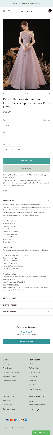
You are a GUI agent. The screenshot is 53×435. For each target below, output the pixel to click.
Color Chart (33, 385)
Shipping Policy (10, 305)
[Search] (9, 11)
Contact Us (33, 376)
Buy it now (26, 168)
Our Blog (6, 364)
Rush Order (22, 282)
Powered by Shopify (18, 428)
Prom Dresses (8, 368)
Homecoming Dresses (11, 372)
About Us (6, 401)
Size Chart (32, 381)
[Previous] (4, 93)
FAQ (4, 285)
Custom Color (9, 298)
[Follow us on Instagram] (32, 410)
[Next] (49, 93)
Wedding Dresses (9, 376)
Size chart (46, 120)
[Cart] (48, 11)
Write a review (26, 341)
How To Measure (9, 282)
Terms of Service (9, 409)
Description (8, 200)
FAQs (31, 364)
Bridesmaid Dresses (10, 381)
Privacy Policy (8, 405)
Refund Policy (14, 285)
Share (5, 190)
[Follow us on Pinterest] (38, 410)
